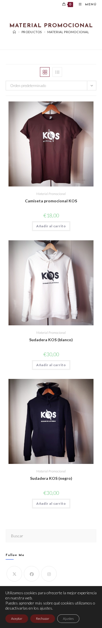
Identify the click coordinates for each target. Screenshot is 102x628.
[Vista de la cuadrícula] (45, 72)
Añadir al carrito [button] (51, 226)
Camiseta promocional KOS (51, 200)
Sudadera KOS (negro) (51, 478)
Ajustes (68, 618)
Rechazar (42, 618)
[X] (14, 574)
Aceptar (16, 618)
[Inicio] (14, 32)
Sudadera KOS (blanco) (51, 339)
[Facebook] (31, 574)
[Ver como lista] (57, 72)
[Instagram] (49, 574)
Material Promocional (68, 32)
